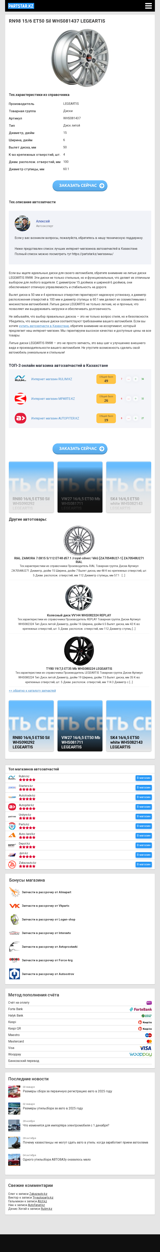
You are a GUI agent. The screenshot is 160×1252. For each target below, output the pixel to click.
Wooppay (14, 1054)
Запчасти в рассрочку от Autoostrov (48, 974)
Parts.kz (24, 824)
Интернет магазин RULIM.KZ (51, 379)
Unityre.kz (25, 814)
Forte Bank (15, 1009)
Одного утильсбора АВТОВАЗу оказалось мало (57, 1159)
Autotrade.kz (27, 795)
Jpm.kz (23, 853)
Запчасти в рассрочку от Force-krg (47, 960)
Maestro (14, 1035)
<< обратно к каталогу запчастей (32, 691)
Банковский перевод (23, 1061)
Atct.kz (42, 1201)
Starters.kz (26, 786)
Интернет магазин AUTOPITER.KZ (55, 418)
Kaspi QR (14, 1028)
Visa (11, 1048)
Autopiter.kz (26, 805)
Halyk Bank (15, 1015)
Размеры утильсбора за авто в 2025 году (53, 1108)
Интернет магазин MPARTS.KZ (53, 399)
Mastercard (16, 1041)
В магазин (143, 778)
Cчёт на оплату (18, 1002)
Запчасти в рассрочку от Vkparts (45, 906)
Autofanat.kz (36, 1205)
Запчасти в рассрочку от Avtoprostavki (49, 947)
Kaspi (12, 1022)
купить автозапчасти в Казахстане (44, 326)
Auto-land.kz (27, 834)
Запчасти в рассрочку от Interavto (46, 933)
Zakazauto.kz (27, 863)
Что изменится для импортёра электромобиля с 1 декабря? (66, 1125)
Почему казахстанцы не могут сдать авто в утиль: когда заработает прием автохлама (85, 1142)
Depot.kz (24, 843)
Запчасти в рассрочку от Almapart (46, 892)
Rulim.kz (24, 776)
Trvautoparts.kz (43, 1197)
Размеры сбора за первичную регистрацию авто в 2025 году (67, 1091)
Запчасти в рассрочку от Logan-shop (48, 919)
